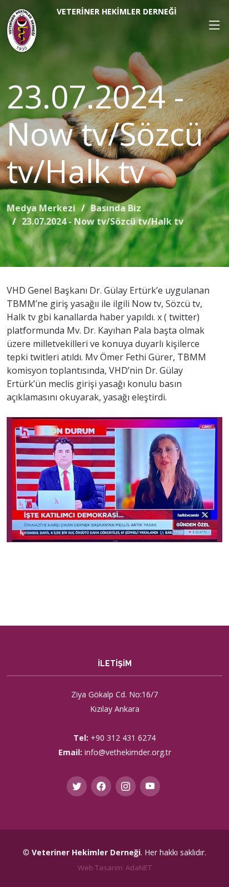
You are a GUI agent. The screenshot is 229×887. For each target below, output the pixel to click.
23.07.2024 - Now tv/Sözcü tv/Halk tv (102, 221)
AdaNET (139, 868)
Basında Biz (116, 208)
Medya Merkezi (41, 208)
